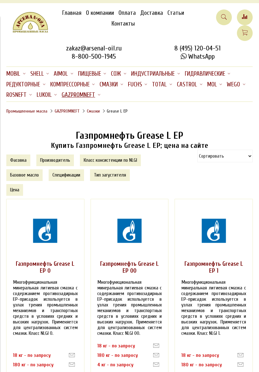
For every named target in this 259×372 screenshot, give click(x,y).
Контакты (123, 23)
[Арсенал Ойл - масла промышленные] (27, 31)
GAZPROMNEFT (67, 111)
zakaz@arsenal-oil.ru (94, 48)
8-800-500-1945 (94, 56)
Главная (71, 12)
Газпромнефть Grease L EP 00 (129, 267)
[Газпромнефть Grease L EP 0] (45, 231)
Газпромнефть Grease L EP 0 (45, 267)
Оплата (127, 12)
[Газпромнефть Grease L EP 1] (214, 231)
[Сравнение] (245, 17)
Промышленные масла (26, 111)
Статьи (175, 12)
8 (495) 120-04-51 (197, 48)
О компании (100, 12)
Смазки (93, 111)
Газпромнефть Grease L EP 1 (213, 267)
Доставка (151, 12)
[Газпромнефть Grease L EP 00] (129, 231)
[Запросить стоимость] (72, 355)
